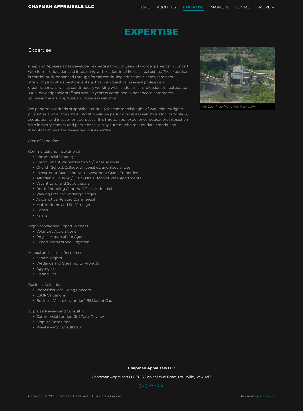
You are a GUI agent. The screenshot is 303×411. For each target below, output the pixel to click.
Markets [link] (219, 7)
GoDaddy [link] (267, 396)
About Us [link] (166, 7)
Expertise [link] (193, 7)
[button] (267, 7)
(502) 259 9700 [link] (151, 386)
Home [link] (144, 7)
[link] (61, 7)
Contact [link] (243, 7)
